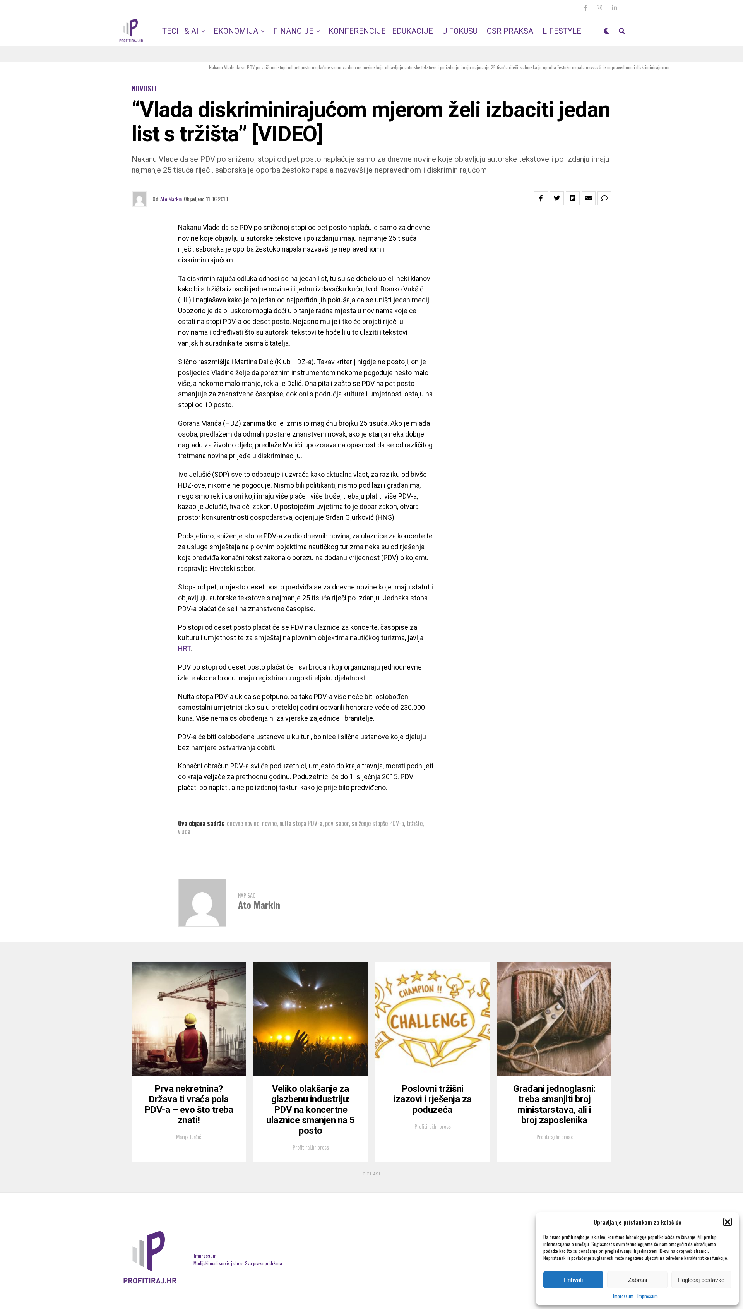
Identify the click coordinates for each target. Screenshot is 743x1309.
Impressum (623, 1296)
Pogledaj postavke (701, 1279)
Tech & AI (180, 31)
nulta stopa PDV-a (300, 823)
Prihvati (573, 1279)
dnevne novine (243, 823)
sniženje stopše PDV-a (378, 823)
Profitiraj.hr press (311, 1147)
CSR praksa (510, 31)
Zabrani (637, 1279)
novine (269, 823)
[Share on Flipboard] (573, 198)
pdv (329, 823)
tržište (415, 823)
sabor (342, 823)
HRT (184, 648)
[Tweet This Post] (557, 198)
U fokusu (460, 31)
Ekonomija (236, 31)
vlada (184, 831)
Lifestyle (562, 31)
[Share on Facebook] (541, 198)
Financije (293, 31)
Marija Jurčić (188, 1137)
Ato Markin (171, 199)
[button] (727, 1222)
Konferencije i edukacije (381, 31)
